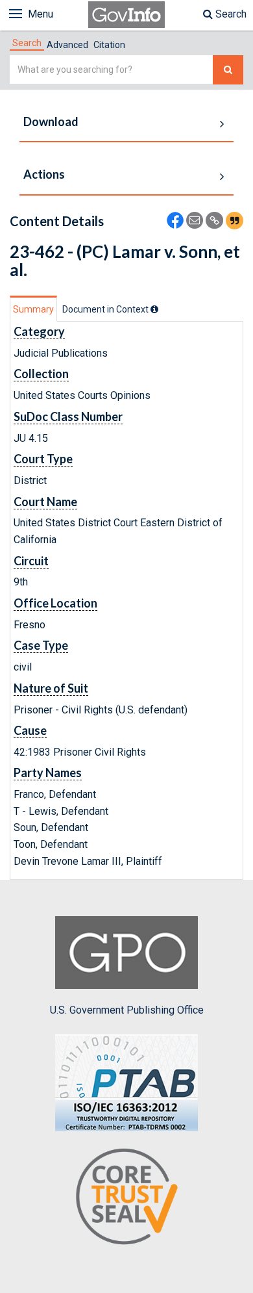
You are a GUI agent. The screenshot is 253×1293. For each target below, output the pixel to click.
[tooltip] (154, 309)
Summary (33, 309)
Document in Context (106, 309)
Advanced (67, 45)
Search (230, 14)
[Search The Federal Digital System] (228, 69)
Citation (109, 45)
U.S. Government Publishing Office (127, 1010)
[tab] (27, 43)
